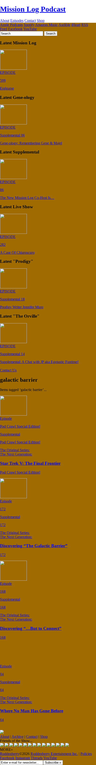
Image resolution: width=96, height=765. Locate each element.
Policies (86, 754)
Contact (30, 21)
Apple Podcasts (11, 25)
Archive (18, 737)
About (4, 21)
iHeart (75, 25)
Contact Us (8, 370)
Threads (37, 758)
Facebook (15, 29)
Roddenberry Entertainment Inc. (54, 754)
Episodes (17, 21)
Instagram (22, 758)
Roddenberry (9, 754)
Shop (41, 21)
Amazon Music (46, 25)
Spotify (29, 25)
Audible (64, 25)
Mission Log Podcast (33, 9)
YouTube (30, 29)
